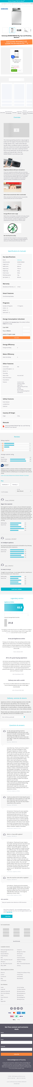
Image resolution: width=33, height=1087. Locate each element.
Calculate (16, 337)
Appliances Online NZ (5, 991)
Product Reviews (4, 955)
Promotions (19, 955)
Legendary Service (9, 949)
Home (3, 3)
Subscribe (16, 1054)
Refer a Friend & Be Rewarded (23, 963)
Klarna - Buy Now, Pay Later (7, 959)
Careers (2, 974)
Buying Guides (4, 951)
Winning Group (20, 995)
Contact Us (19, 949)
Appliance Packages (21, 959)
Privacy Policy (20, 974)
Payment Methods (5, 953)
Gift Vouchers (20, 953)
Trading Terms (20, 972)
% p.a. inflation (7, 331)
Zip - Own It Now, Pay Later (6, 963)
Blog (2, 978)
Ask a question (4, 899)
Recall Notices (20, 978)
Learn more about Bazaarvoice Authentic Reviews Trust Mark (15, 475)
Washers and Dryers (8, 3)
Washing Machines (15, 3)
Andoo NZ (3, 989)
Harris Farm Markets (5, 993)
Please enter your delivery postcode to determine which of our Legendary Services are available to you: (16, 712)
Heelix (2, 995)
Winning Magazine (21, 997)
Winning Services (20, 999)
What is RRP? (3, 965)
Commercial (3, 976)
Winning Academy (21, 991)
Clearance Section (21, 957)
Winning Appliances (21, 993)
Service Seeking (20, 987)
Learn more (8, 632)
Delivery (2, 949)
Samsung (19, 260)
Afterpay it (3, 961)
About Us (3, 972)
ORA (2, 999)
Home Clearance (4, 997)
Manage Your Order (21, 951)
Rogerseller (3, 1001)
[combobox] (24, 491)
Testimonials (3, 980)
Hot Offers (19, 961)
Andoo (2, 987)
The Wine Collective (21, 989)
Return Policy (27, 972)
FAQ (2, 957)
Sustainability (20, 976)
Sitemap (19, 965)
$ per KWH (5, 327)
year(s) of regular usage (9, 334)
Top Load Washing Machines (25, 3)
